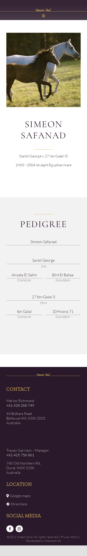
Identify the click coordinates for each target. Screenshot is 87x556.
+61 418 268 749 (20, 405)
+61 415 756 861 (20, 455)
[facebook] (10, 528)
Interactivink (53, 540)
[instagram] (19, 528)
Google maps (20, 495)
